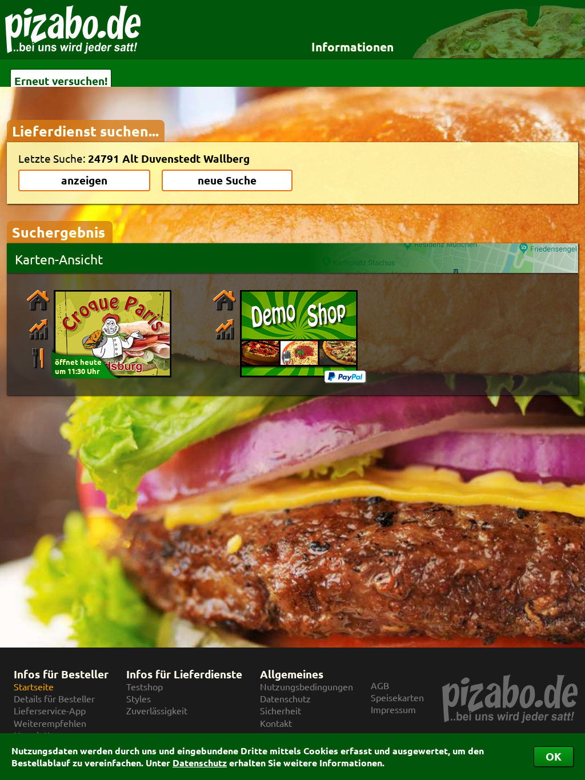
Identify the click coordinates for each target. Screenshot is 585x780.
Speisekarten (397, 697)
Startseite (34, 686)
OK (554, 756)
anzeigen (84, 180)
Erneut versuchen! (60, 81)
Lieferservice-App (50, 710)
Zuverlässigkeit (156, 710)
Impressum (393, 709)
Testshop (144, 686)
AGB (380, 685)
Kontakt (276, 723)
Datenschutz (200, 763)
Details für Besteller (54, 698)
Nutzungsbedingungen (306, 686)
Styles (138, 698)
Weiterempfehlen (50, 723)
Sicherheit (280, 710)
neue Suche (227, 180)
